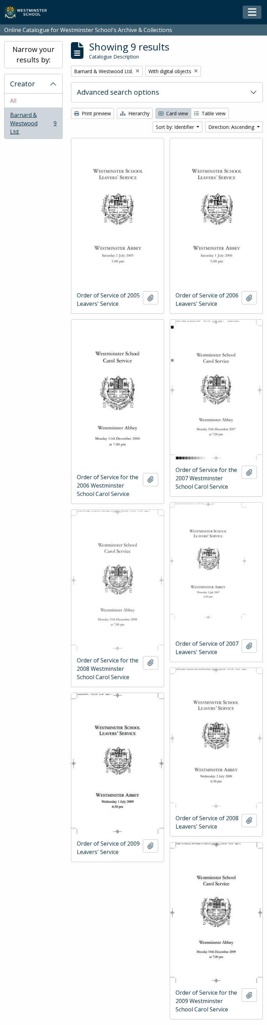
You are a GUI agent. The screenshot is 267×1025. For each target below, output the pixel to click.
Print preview (95, 113)
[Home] (28, 12)
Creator (22, 83)
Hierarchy (138, 113)
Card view (176, 113)
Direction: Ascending (232, 127)
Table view (213, 113)
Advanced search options (118, 92)
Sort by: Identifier (175, 127)
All (13, 100)
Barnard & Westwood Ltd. (33, 123)
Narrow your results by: (34, 54)
